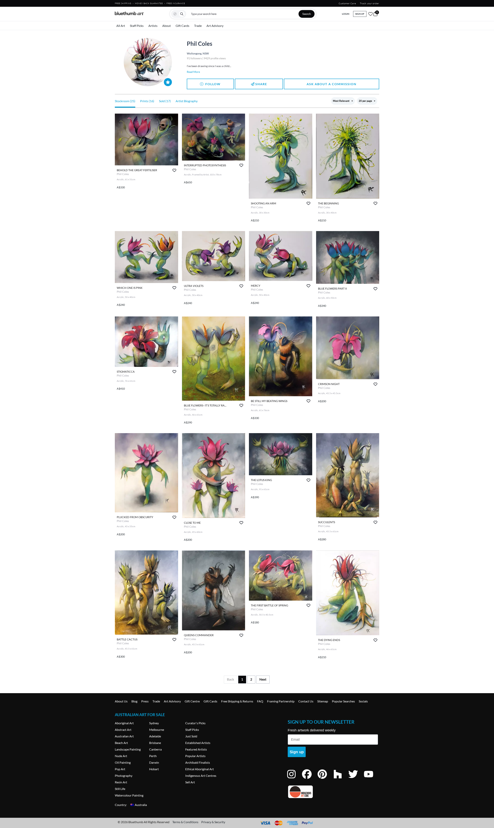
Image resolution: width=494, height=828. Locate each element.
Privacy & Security (213, 822)
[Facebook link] (309, 779)
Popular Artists (195, 756)
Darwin (154, 762)
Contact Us (305, 701)
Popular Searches (343, 701)
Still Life (120, 789)
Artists (152, 25)
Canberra (155, 749)
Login (345, 13)
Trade (198, 25)
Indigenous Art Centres (200, 775)
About (166, 25)
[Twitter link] (356, 779)
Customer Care (347, 3)
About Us (121, 701)
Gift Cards (182, 25)
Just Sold (191, 736)
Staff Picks (137, 25)
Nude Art (121, 756)
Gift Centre (192, 701)
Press (145, 701)
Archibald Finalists (197, 762)
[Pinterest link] (325, 779)
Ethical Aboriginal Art (199, 769)
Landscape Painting (128, 749)
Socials (363, 701)
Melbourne (156, 729)
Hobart (154, 769)
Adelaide (155, 736)
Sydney (154, 723)
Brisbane (155, 743)
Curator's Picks (195, 723)
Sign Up (359, 13)
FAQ (260, 701)
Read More (193, 71)
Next (262, 679)
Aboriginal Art (124, 723)
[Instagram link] (294, 779)
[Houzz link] (340, 779)
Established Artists (197, 743)
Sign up (297, 752)
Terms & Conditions (185, 822)
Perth (153, 756)
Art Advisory (214, 25)
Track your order (369, 3)
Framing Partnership (280, 701)
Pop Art (120, 769)
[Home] (129, 13)
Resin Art (121, 782)
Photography (123, 775)
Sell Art (190, 782)
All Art (120, 25)
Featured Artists (196, 749)
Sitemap (322, 701)
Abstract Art (123, 729)
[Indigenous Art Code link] (333, 791)
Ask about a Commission (331, 84)
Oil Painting (123, 762)
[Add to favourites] (174, 170)
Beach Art (121, 743)
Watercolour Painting (129, 795)
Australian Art (124, 736)
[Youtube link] (371, 779)
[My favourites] (370, 14)
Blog (134, 701)
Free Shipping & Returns (237, 701)
